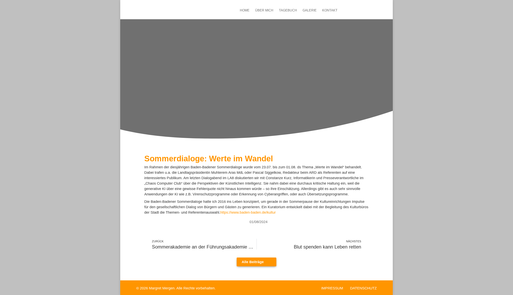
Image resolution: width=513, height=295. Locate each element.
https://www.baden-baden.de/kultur (248, 212)
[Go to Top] (507, 289)
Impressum (332, 288)
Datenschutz (363, 288)
